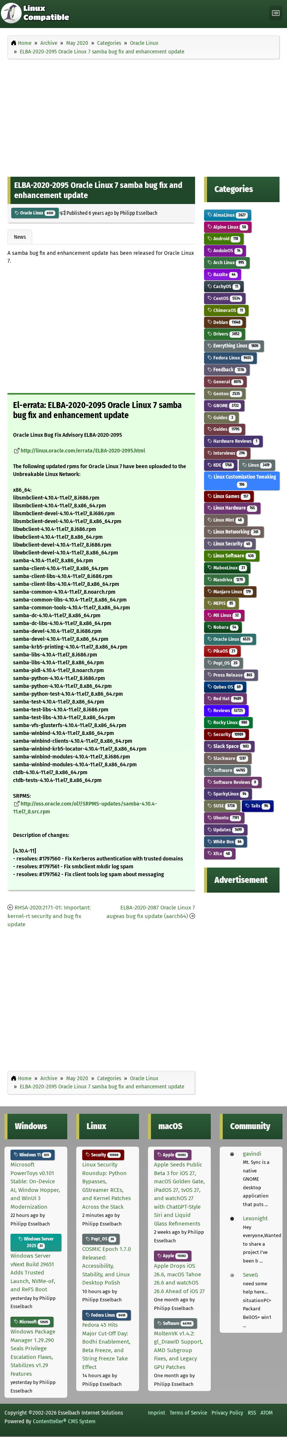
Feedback (228, 370)
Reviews (227, 710)
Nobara (224, 627)
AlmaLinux (228, 215)
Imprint (156, 1412)
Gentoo (226, 393)
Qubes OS (226, 687)
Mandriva (227, 579)
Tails (259, 806)
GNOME (225, 405)
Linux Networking (235, 532)
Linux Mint (226, 520)
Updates (226, 829)
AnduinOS (226, 250)
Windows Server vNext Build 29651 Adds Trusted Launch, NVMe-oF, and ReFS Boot (32, 1272)
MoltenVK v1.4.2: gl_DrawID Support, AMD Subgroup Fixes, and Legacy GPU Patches (178, 1350)
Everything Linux (235, 346)
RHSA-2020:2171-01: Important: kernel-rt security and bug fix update (49, 916)
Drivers (225, 334)
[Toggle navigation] (276, 13)
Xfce (220, 853)
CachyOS (225, 286)
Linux (258, 465)
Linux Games (230, 496)
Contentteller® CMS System (64, 1421)
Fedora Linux (231, 358)
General (226, 381)
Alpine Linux (229, 227)
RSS (252, 1412)
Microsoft (33, 1322)
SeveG (250, 1274)
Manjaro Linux (231, 591)
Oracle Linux (36, 213)
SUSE (223, 806)
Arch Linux (228, 262)
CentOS (226, 298)
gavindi (252, 1153)
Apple (174, 1155)
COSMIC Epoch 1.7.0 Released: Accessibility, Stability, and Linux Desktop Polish (106, 1266)
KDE (221, 465)
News (20, 237)
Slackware (229, 758)
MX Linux (225, 615)
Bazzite (223, 274)
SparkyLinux (229, 794)
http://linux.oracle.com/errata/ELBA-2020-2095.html (83, 451)
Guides (222, 417)
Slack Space (230, 746)
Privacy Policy (227, 1412)
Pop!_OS (224, 663)
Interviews (228, 453)
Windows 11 (33, 1155)
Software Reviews (234, 782)
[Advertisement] (143, 116)
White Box (226, 841)
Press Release (232, 675)
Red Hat (226, 698)
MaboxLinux (228, 568)
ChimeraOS (227, 310)
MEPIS (222, 603)
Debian (226, 322)
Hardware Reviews (234, 441)
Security (227, 734)
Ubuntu (225, 818)
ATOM (266, 1412)
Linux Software (232, 556)
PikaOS (223, 651)
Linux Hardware (233, 508)
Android (225, 238)
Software (228, 770)
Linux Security (231, 544)
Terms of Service (188, 1412)
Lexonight (255, 1218)
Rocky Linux (229, 722)
